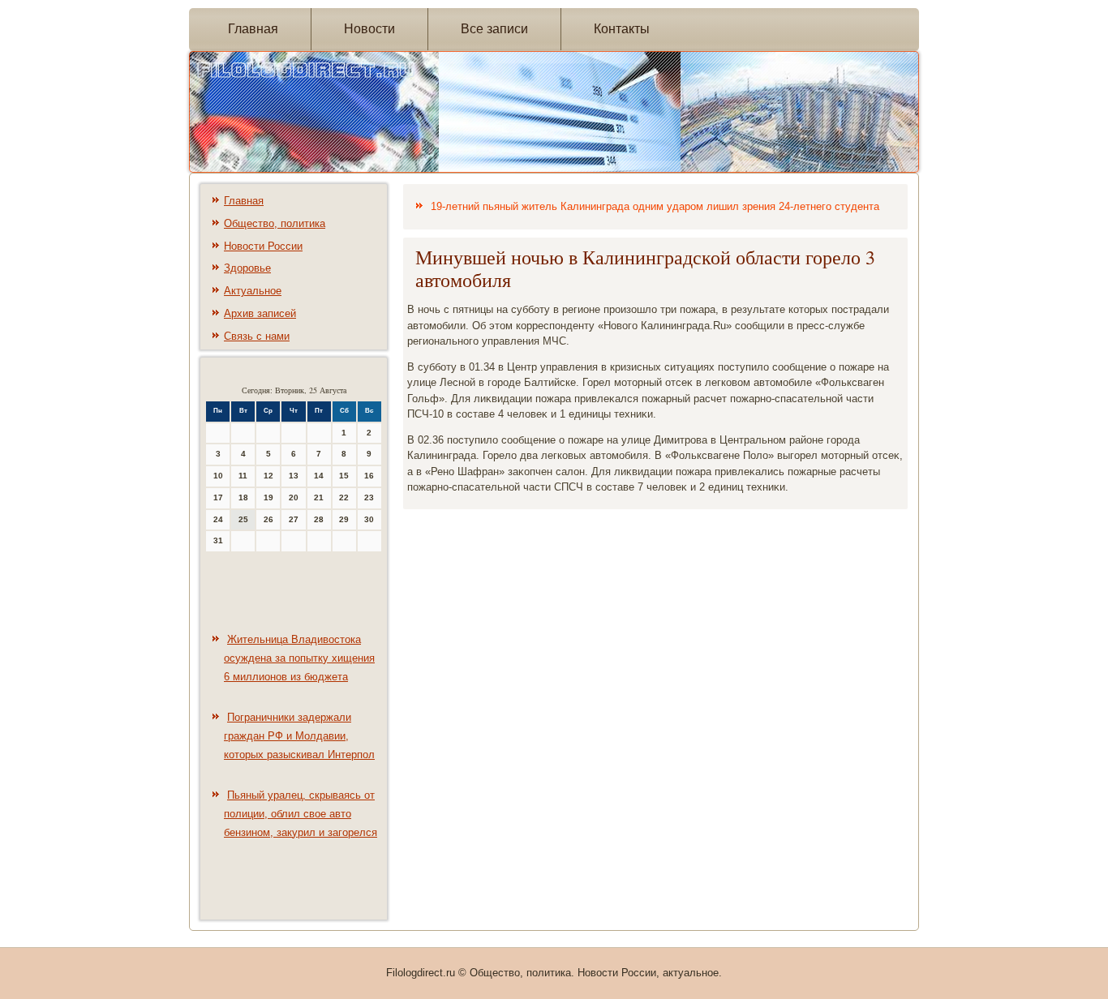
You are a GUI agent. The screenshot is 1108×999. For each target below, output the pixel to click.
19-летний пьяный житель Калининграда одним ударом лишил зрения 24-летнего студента (655, 206)
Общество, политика (274, 223)
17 (218, 497)
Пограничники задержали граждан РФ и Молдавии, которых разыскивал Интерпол (299, 736)
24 (218, 519)
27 (293, 519)
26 (268, 519)
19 (268, 497)
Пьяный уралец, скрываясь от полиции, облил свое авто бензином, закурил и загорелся (300, 813)
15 (344, 475)
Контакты (622, 29)
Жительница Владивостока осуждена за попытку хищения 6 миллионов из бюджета (299, 658)
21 (319, 497)
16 (369, 475)
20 (293, 497)
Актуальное (252, 291)
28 (319, 519)
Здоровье (247, 268)
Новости (369, 29)
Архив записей (260, 313)
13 (293, 475)
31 (218, 540)
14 (319, 475)
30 (369, 519)
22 (344, 497)
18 (243, 497)
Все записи (494, 29)
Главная (253, 29)
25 (243, 519)
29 (344, 519)
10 (218, 475)
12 (268, 475)
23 (369, 497)
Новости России (263, 246)
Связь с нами (257, 336)
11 (242, 475)
